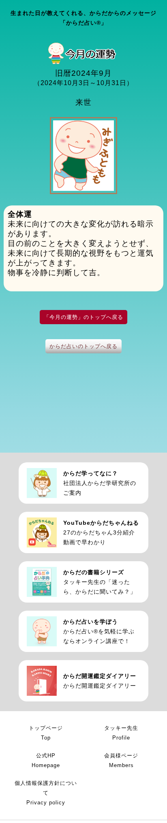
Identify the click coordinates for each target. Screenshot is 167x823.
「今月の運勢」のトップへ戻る (83, 317)
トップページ (46, 733)
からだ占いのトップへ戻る (83, 346)
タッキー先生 (121, 733)
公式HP (46, 760)
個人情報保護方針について (46, 793)
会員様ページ (121, 760)
